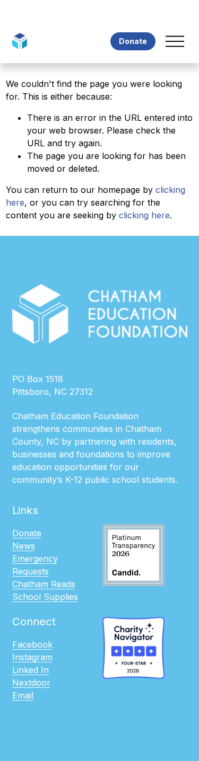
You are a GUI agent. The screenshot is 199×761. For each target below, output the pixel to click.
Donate (133, 41)
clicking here (144, 215)
